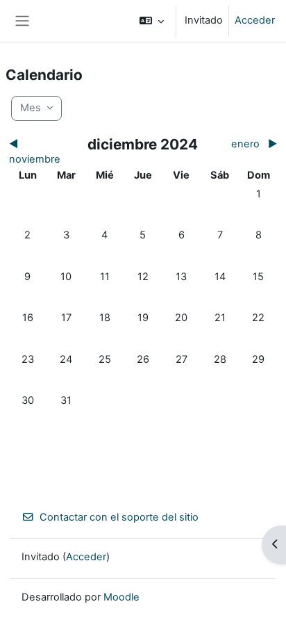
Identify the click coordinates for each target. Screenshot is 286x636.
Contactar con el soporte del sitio (119, 517)
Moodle (121, 597)
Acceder (255, 20)
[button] (152, 21)
